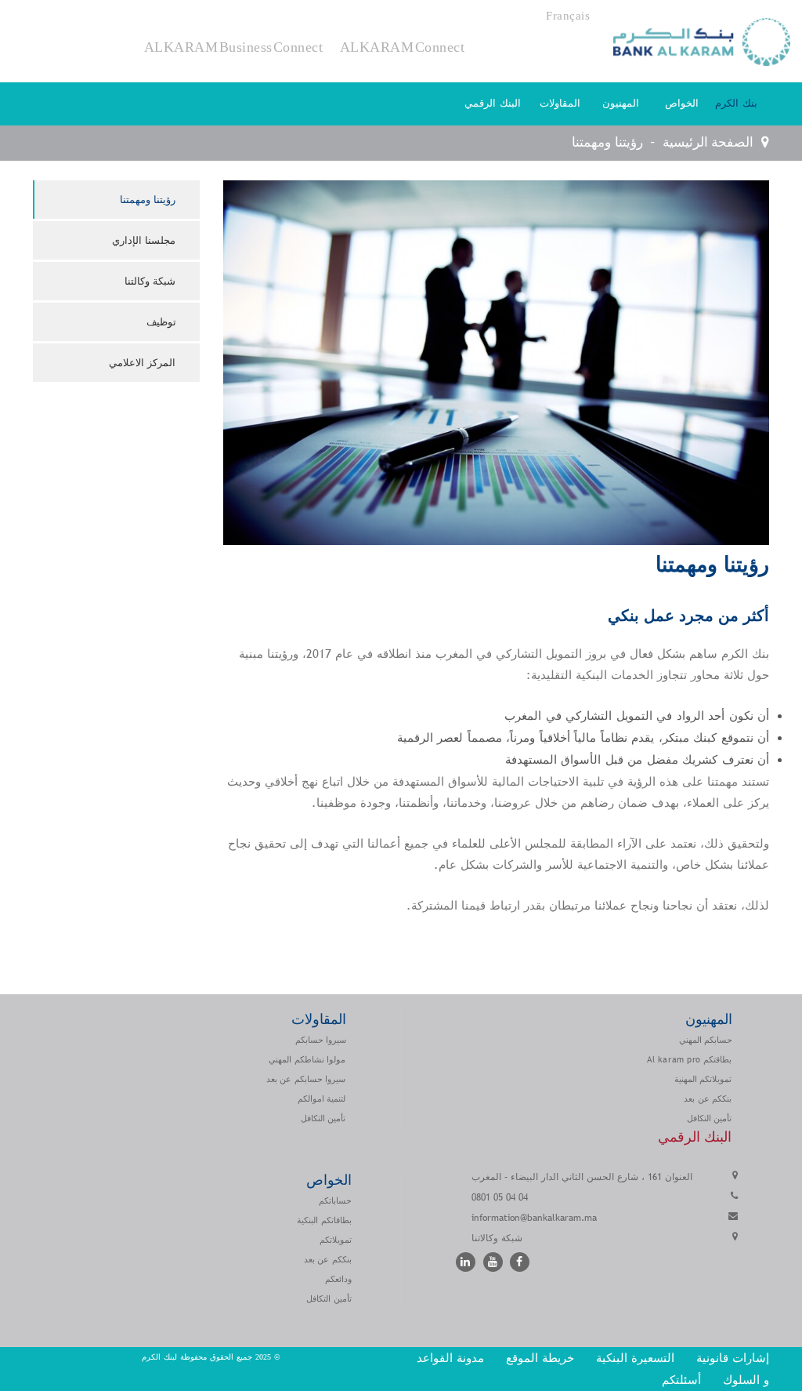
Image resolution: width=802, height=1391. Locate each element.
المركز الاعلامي (142, 363)
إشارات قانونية (732, 1357)
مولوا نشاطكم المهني (307, 1059)
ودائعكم (338, 1279)
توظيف (161, 322)
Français (568, 16)
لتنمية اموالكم (322, 1098)
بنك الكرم (736, 103)
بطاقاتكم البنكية (324, 1220)
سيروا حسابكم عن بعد (306, 1079)
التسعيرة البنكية (635, 1357)
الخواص (682, 103)
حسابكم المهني (705, 1039)
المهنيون (620, 103)
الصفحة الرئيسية (708, 142)
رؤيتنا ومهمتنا (147, 199)
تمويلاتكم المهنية (703, 1079)
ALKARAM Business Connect (233, 47)
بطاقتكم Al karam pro (689, 1059)
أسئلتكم (679, 1379)
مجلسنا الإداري (143, 240)
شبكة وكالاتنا (496, 1238)
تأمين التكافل (323, 1118)
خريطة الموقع (540, 1357)
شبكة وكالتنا (150, 281)
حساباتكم (335, 1200)
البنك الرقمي (492, 103)
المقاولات (560, 103)
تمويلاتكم (336, 1239)
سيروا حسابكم (320, 1039)
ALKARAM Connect (402, 47)
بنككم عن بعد (708, 1098)
